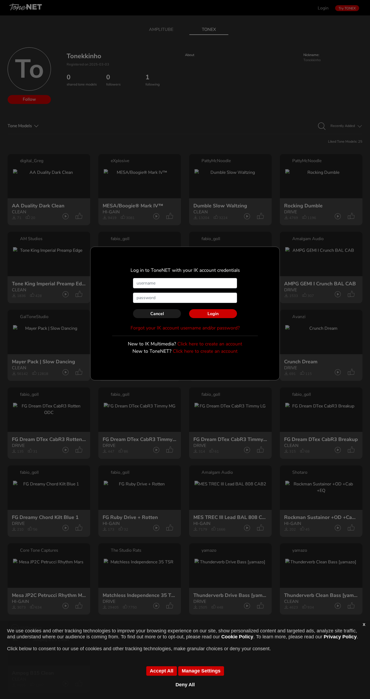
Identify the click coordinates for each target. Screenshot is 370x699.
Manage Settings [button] (201, 671)
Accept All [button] (161, 671)
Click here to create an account (209, 344)
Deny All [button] (185, 684)
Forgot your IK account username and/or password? (185, 328)
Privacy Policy (340, 636)
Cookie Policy (237, 636)
